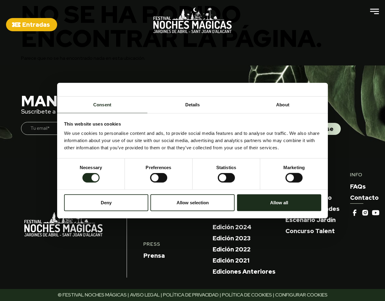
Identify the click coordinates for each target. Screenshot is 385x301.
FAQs (358, 186)
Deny (106, 202)
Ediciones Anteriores (244, 271)
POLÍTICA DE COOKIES (247, 295)
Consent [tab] (102, 104)
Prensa (154, 256)
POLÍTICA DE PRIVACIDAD (191, 295)
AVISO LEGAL (145, 295)
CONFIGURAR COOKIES (301, 295)
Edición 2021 (231, 260)
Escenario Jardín (310, 220)
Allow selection (193, 202)
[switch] (158, 178)
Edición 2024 (232, 227)
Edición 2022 (232, 249)
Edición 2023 (232, 238)
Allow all (279, 202)
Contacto (364, 198)
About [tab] (282, 104)
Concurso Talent (310, 231)
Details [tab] (192, 104)
